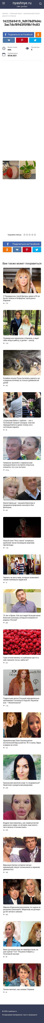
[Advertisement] (22, 86)
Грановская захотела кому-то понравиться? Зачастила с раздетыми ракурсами (21, 784)
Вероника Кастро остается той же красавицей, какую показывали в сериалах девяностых (21, 867)
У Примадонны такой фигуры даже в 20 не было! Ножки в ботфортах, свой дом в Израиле (21, 298)
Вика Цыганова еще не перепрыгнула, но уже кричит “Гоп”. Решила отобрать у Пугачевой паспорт (20, 951)
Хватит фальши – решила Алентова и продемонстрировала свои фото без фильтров (19, 505)
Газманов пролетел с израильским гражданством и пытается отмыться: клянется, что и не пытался (18, 465)
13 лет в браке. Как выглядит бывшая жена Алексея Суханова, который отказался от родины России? (21, 617)
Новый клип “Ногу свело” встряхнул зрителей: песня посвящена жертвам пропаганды (18, 542)
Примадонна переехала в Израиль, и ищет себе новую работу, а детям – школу (21, 339)
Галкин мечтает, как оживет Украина (18, 989)
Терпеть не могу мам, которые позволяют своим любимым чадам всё (21, 578)
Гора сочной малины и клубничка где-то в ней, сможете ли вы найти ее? (21, 659)
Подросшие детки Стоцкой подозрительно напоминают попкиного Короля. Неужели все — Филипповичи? (21, 700)
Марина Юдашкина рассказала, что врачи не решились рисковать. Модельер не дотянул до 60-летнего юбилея (22, 909)
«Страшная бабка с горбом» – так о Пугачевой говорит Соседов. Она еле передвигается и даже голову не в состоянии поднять (19, 423)
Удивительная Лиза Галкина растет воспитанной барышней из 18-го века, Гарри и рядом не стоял (22, 743)
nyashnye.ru (22, 3)
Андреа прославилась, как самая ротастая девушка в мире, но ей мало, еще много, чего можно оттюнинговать (20, 825)
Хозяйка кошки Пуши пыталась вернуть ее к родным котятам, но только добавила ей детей (21, 380)
